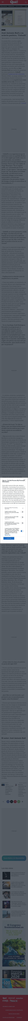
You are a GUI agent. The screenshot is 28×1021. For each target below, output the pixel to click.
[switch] (22, 512)
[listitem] (14, 508)
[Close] (24, 480)
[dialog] (14, 510)
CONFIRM (9, 538)
